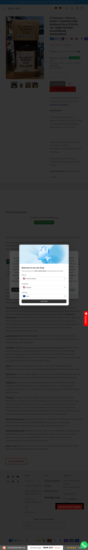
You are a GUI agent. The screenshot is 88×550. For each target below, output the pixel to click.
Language (25, 284)
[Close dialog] (67, 247)
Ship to (24, 275)
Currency (25, 292)
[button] (44, 278)
